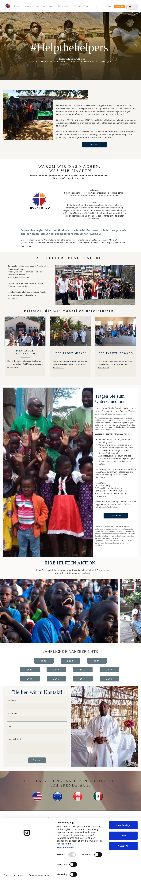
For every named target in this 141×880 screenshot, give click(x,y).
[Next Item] (135, 611)
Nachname (12, 713)
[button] (95, 285)
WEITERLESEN (26, 246)
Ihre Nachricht (14, 739)
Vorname (11, 700)
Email (10, 726)
